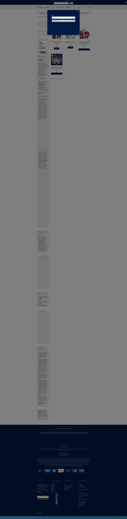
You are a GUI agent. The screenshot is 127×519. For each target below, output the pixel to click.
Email (53, 15)
